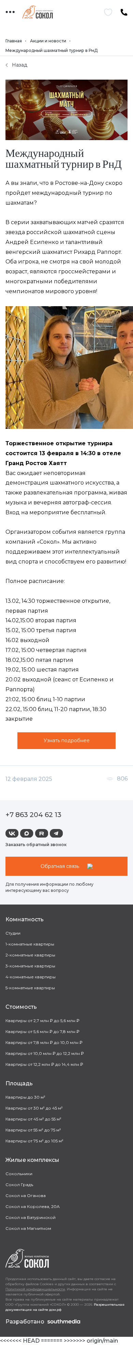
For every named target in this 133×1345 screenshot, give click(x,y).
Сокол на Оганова (25, 1195)
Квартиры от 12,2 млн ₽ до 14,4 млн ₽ (44, 1064)
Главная (13, 40)
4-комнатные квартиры (30, 976)
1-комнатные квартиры (29, 944)
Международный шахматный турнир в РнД (51, 50)
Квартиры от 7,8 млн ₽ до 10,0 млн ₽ (44, 1042)
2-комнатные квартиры (30, 954)
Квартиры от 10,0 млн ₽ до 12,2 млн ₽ (44, 1053)
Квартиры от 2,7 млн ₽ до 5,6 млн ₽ (42, 1020)
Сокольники (18, 1173)
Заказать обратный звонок (35, 844)
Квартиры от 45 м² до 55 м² (33, 1119)
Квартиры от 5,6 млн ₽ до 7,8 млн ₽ (42, 1031)
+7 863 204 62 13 (33, 814)
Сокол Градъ (19, 1184)
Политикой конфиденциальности (35, 1289)
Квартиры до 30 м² (25, 1097)
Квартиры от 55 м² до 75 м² (33, 1129)
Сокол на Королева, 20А (32, 1206)
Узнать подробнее (67, 740)
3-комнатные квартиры (30, 965)
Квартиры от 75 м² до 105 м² (34, 1140)
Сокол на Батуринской (30, 1217)
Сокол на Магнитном (28, 1228)
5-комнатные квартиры (30, 987)
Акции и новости (48, 40)
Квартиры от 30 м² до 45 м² (34, 1108)
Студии (12, 933)
